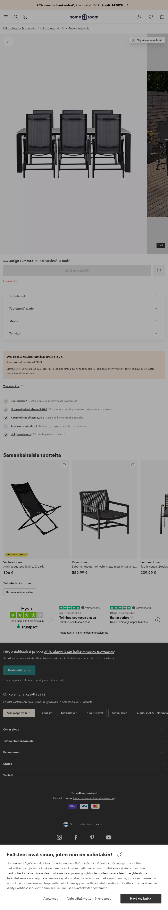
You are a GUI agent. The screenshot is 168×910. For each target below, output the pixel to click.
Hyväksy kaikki (141, 898)
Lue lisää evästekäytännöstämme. (84, 888)
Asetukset (50, 898)
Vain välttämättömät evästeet (89, 898)
